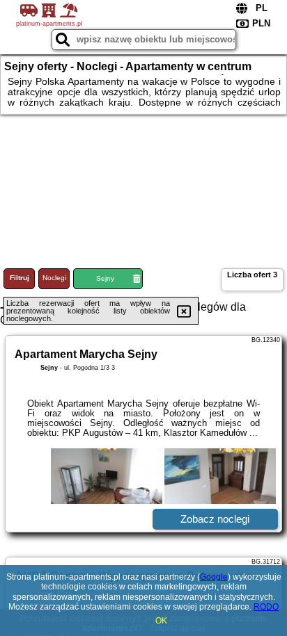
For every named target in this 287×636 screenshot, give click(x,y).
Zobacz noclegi (214, 519)
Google (214, 577)
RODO (266, 607)
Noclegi (54, 278)
